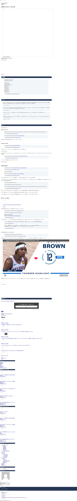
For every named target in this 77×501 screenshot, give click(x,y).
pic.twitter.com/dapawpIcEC (16, 215)
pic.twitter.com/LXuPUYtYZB (16, 145)
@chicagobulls (19, 210)
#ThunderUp (17, 167)
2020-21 (2, 311)
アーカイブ (1, 468)
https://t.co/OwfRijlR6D (9, 214)
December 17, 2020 (15, 133)
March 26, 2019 (11, 223)
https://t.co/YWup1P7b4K (38, 221)
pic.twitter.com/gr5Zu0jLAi (23, 167)
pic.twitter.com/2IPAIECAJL (20, 135)
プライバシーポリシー (5, 488)
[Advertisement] (26, 67)
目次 (1, 74)
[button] (11, 313)
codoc (38, 309)
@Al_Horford (14, 167)
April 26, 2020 (11, 217)
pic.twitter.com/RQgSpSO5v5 (20, 173)
